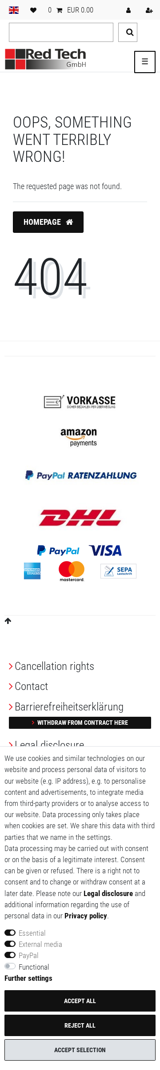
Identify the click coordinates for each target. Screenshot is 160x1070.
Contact (31, 686)
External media (40, 944)
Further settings (28, 978)
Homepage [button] (43, 222)
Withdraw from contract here (82, 722)
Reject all (80, 1025)
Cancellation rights (54, 666)
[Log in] (129, 10)
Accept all (80, 1000)
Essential (32, 933)
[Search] (127, 32)
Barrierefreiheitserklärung (69, 706)
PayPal (29, 955)
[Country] (13, 10)
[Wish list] (33, 10)
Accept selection (80, 1049)
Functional (34, 967)
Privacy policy (85, 915)
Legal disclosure (49, 745)
